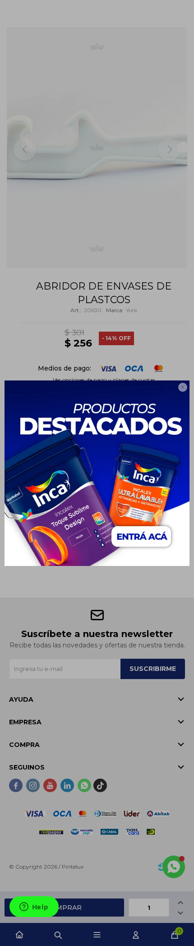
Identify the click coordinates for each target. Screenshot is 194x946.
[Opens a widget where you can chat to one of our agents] (34, 907)
